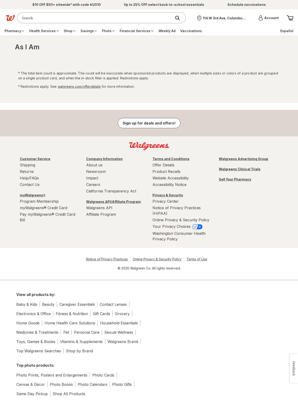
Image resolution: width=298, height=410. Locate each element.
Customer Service (35, 159)
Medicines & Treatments (37, 332)
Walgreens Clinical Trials (240, 169)
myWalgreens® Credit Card (43, 207)
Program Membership (39, 201)
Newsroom (96, 171)
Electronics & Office (33, 313)
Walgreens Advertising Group (243, 159)
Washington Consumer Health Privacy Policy (179, 236)
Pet (66, 332)
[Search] (180, 17)
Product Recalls (166, 171)
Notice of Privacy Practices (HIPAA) (176, 210)
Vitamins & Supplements (81, 341)
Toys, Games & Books (35, 341)
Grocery (122, 313)
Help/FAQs (29, 178)
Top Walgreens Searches (38, 351)
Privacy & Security (167, 195)
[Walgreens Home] (10, 18)
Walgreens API (99, 207)
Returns (27, 171)
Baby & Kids (26, 304)
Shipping (27, 165)
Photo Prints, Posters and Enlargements (51, 375)
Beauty (48, 304)
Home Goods (28, 323)
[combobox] (95, 18)
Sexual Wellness (118, 332)
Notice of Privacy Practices (107, 259)
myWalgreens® (32, 195)
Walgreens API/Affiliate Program (113, 202)
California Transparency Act (111, 191)
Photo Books (61, 384)
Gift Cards (101, 313)
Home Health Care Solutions (69, 323)
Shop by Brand (79, 351)
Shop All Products (69, 393)
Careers (93, 184)
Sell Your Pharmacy (235, 179)
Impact (92, 178)
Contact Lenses (113, 304)
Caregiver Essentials (77, 304)
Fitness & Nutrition (72, 313)
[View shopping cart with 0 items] (290, 17)
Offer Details (163, 165)
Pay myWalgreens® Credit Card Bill (47, 217)
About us (94, 165)
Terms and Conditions (171, 159)
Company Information (104, 159)
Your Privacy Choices (172, 226)
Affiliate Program (101, 214)
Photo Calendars (92, 384)
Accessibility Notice (169, 184)
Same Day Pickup (32, 393)
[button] (268, 17)
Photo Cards (103, 375)
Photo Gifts (122, 384)
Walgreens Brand (123, 341)
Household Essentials (119, 323)
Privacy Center (165, 201)
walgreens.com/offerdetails (79, 86)
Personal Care (86, 332)
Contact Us (30, 184)
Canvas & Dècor (30, 384)
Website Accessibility (170, 178)
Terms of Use (196, 259)
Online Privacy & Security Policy (180, 220)
